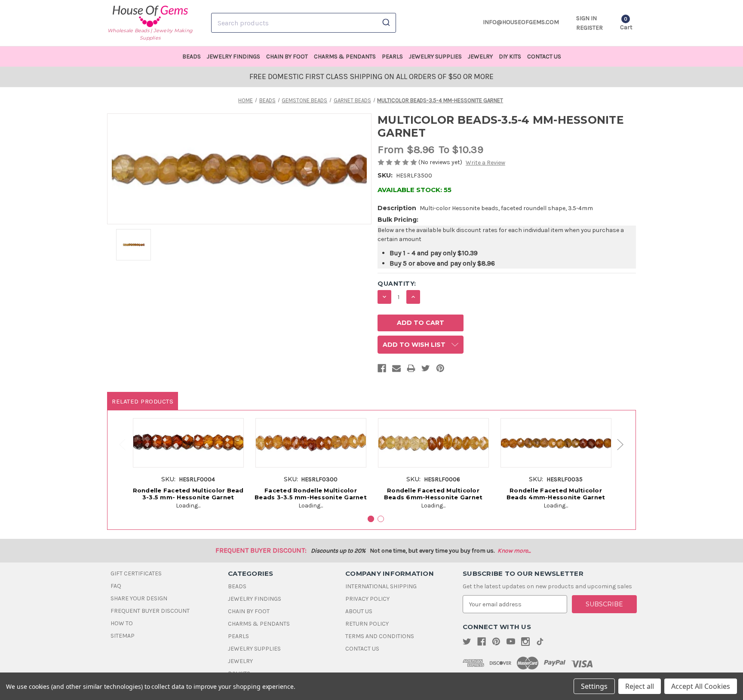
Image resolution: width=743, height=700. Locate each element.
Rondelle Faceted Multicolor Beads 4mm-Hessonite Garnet (556, 494)
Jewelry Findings (233, 56)
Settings (594, 686)
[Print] (411, 370)
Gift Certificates (136, 573)
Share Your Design (139, 598)
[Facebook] (382, 370)
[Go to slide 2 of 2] (118, 444)
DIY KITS (510, 56)
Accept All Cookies (700, 686)
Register (589, 27)
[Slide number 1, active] (371, 519)
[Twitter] (425, 370)
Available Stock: (414, 190)
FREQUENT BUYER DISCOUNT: (261, 550)
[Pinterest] (440, 370)
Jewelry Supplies (435, 56)
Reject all (639, 686)
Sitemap (123, 635)
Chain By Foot (287, 56)
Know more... (514, 550)
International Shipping (381, 586)
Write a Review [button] (485, 162)
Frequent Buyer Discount (150, 610)
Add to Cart (188, 452)
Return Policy (367, 623)
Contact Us (544, 56)
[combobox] (303, 23)
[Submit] (385, 22)
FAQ (116, 586)
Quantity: (397, 283)
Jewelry (480, 56)
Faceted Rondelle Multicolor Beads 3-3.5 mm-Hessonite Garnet (311, 494)
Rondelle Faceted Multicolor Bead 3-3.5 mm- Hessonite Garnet (188, 494)
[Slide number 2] (381, 519)
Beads (191, 56)
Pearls (392, 56)
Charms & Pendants (345, 56)
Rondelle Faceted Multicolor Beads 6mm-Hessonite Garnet (433, 494)
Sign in (586, 18)
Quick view (188, 436)
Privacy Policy (367, 598)
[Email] (396, 370)
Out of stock (556, 452)
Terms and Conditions (379, 636)
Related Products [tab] (142, 401)
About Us (358, 611)
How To (122, 623)
